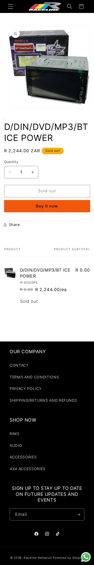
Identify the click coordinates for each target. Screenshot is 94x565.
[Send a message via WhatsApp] (86, 557)
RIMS (15, 433)
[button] (10, 6)
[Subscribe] (78, 514)
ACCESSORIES (23, 457)
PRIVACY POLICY (25, 388)
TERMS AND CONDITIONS (34, 377)
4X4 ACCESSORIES (28, 469)
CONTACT (19, 365)
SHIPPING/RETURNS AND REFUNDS (43, 400)
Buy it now (47, 206)
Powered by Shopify (68, 557)
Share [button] (14, 224)
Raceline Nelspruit (38, 557)
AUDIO (16, 445)
